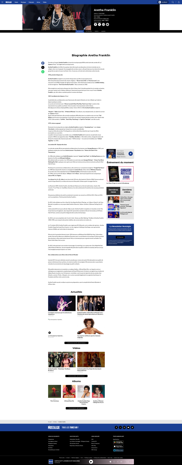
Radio (16, 2)
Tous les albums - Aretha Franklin (76, 408)
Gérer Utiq (110, 457)
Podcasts (31, 2)
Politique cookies (88, 457)
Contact (68, 457)
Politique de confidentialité (100, 457)
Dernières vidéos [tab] (127, 191)
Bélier (98, 16)
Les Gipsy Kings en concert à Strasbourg (117, 183)
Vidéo (44, 2)
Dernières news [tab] (113, 191)
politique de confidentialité (112, 243)
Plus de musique (127, 462)
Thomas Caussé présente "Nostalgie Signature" (126, 206)
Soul (103, 20)
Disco (106, 20)
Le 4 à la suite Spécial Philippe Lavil (126, 213)
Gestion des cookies (118, 457)
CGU (82, 457)
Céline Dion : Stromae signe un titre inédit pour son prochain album (126, 199)
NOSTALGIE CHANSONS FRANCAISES (121, 153)
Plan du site (61, 457)
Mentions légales (75, 457)
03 (100, 13)
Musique (23, 2)
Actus (38, 2)
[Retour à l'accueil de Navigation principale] (9, 2)
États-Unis (106, 18)
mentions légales (120, 242)
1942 (103, 13)
